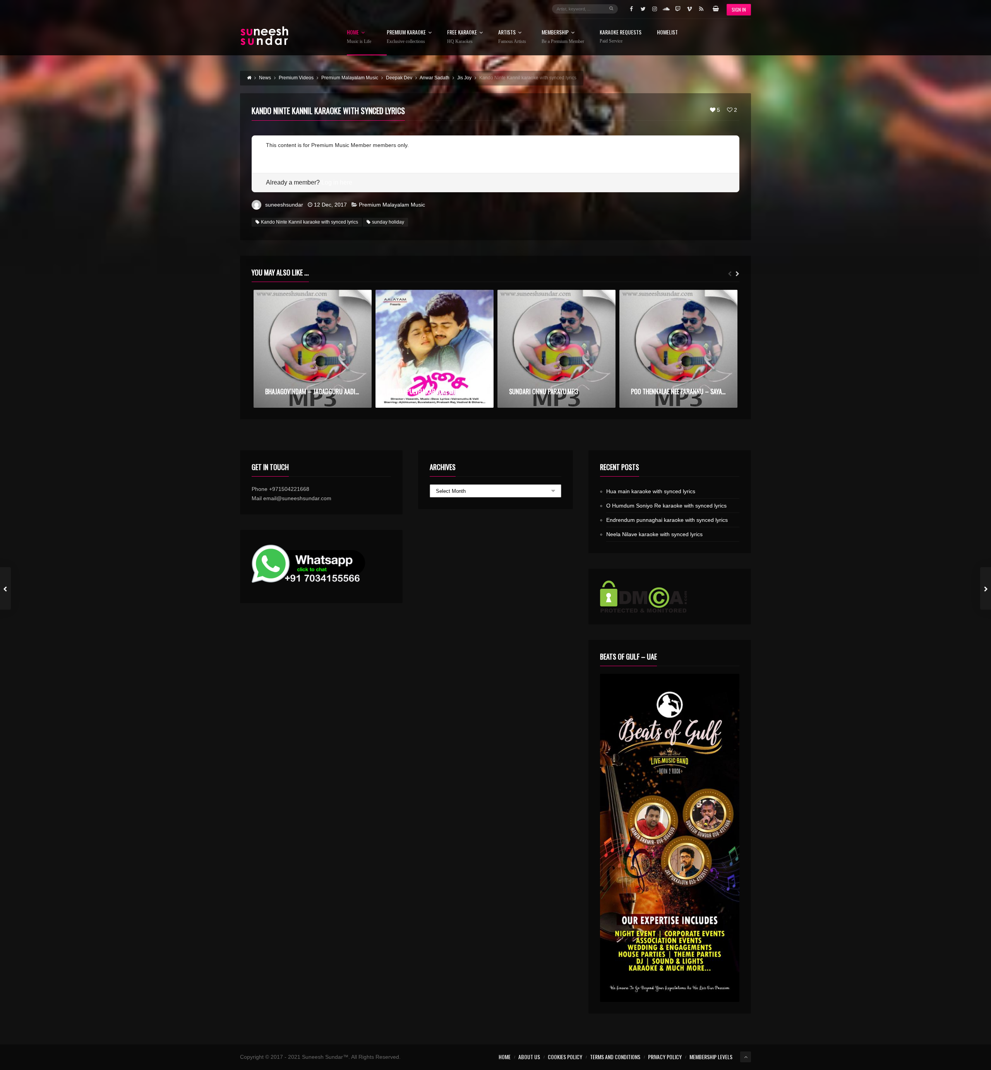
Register (276, 154)
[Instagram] (655, 9)
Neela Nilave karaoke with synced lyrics (654, 534)
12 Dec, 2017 (330, 205)
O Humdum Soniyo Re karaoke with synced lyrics (666, 506)
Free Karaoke (462, 36)
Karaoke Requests (620, 36)
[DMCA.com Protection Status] (669, 596)
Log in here (336, 182)
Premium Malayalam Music (392, 205)
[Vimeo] (689, 9)
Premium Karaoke (406, 36)
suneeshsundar (284, 205)
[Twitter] (643, 9)
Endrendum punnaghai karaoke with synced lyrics (667, 520)
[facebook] (631, 9)
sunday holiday (388, 222)
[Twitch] (678, 9)
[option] (313, 349)
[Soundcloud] (666, 9)
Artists (512, 36)
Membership (563, 36)
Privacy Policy (665, 1057)
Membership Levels (710, 1057)
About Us (529, 1057)
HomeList (667, 32)
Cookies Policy (565, 1057)
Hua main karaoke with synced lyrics (650, 491)
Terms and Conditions (615, 1057)
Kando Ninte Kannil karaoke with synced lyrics (309, 222)
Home (359, 36)
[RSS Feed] (701, 9)
